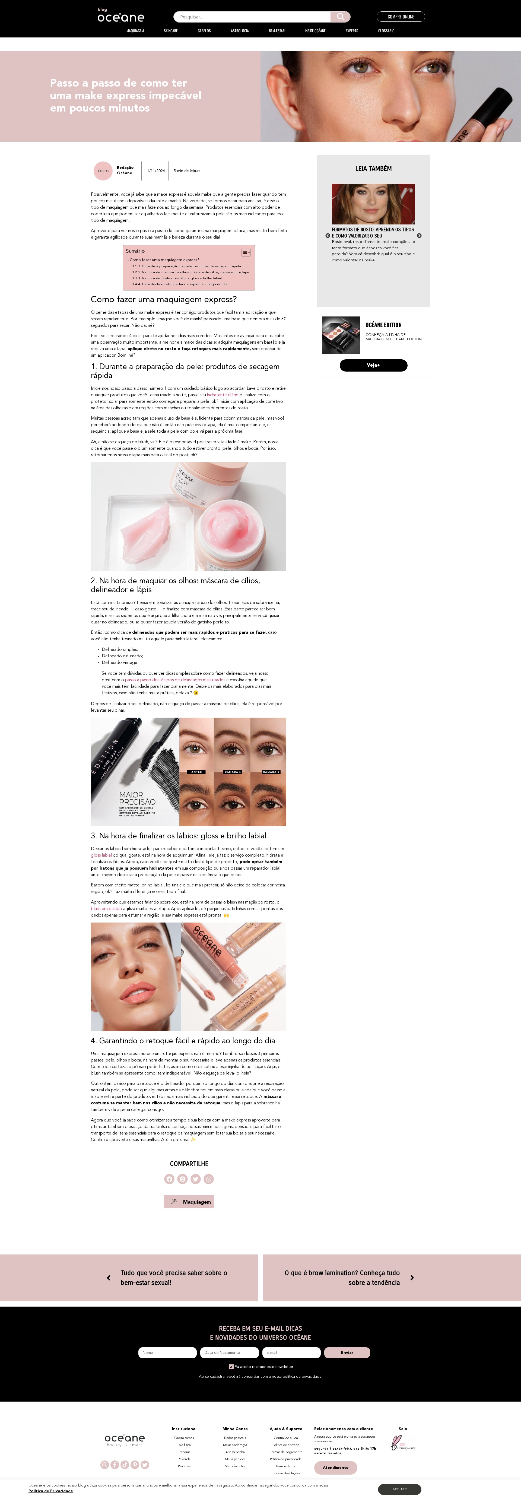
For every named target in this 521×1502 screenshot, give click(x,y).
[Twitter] (145, 1464)
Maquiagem (135, 30)
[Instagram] (104, 1464)
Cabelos (204, 30)
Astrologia (240, 30)
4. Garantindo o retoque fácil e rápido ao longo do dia (182, 284)
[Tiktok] (124, 1464)
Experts (352, 30)
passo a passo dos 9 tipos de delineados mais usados (175, 680)
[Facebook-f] (114, 1464)
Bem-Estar (277, 30)
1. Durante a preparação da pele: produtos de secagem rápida (189, 266)
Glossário (386, 30)
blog (102, 10)
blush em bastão (107, 909)
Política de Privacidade (50, 1491)
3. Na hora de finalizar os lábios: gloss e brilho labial (180, 278)
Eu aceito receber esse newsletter (264, 1367)
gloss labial (101, 855)
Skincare (171, 30)
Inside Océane (315, 30)
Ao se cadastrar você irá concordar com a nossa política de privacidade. (260, 1377)
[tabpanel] (373, 224)
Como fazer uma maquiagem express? (164, 260)
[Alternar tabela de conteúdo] (243, 252)
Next (419, 236)
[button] (169, 1179)
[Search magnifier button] (341, 16)
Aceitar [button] (400, 1489)
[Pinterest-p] (135, 1464)
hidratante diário (223, 395)
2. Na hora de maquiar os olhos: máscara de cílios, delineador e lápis (193, 272)
